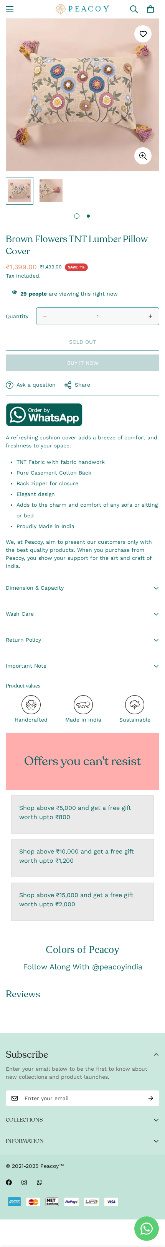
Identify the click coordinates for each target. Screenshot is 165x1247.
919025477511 (44, 414)
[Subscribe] (150, 1098)
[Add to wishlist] (143, 33)
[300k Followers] (9, 1182)
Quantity (17, 316)
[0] (150, 9)
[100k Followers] (24, 1182)
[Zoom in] (143, 155)
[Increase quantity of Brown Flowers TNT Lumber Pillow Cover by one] (150, 316)
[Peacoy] (82, 9)
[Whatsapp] (39, 1182)
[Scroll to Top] (151, 1206)
